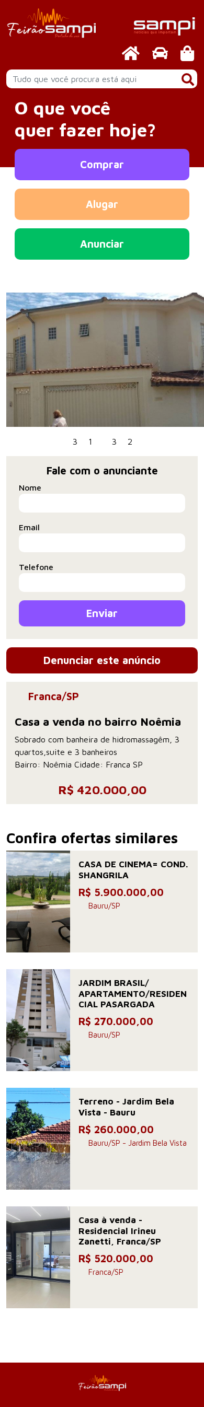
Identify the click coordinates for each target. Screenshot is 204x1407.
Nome (30, 487)
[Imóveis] (131, 53)
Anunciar (102, 244)
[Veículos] (160, 53)
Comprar (102, 164)
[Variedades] (187, 53)
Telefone (36, 567)
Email (29, 527)
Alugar (102, 204)
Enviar (102, 613)
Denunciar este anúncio (102, 660)
